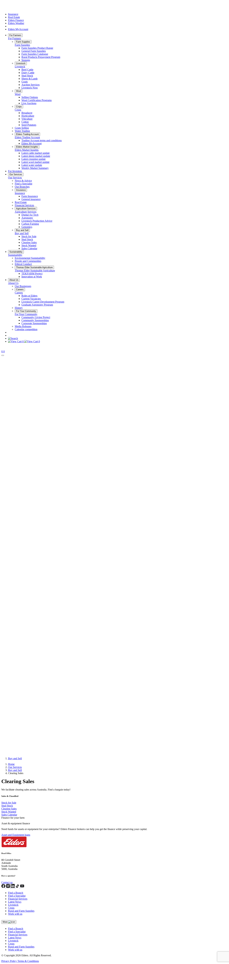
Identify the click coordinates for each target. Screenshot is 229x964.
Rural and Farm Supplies (21, 910)
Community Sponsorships (35, 320)
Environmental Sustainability (30, 258)
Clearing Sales (29, 242)
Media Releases (23, 326)
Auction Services (30, 84)
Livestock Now (29, 87)
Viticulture (27, 118)
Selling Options (29, 97)
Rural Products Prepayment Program (40, 57)
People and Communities (28, 261)
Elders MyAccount (18, 29)
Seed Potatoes (28, 124)
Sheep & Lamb (29, 78)
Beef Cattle (27, 69)
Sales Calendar (29, 248)
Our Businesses (23, 286)
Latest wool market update (35, 162)
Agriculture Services (26, 208)
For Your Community (26, 311)
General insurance (31, 199)
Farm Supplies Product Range (37, 48)
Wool (18, 91)
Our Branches (22, 186)
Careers (20, 289)
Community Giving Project (35, 317)
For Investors (15, 171)
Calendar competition (26, 329)
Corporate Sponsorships (34, 323)
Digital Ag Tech (29, 214)
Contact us (7, 882)
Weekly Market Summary (35, 168)
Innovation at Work (31, 276)
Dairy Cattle (27, 72)
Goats (24, 81)
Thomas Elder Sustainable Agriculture (34, 267)
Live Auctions (28, 103)
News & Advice (23, 180)
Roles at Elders (29, 295)
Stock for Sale (28, 236)
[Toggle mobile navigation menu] (2, 355)
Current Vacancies (31, 298)
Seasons (25, 60)
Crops (19, 106)
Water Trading (22, 130)
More (5, 922)
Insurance (13, 14)
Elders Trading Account (27, 134)
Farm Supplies (23, 42)
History (19, 307)
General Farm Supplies (33, 51)
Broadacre (26, 112)
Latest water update (31, 165)
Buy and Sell (22, 230)
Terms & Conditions (28, 961)
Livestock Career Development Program (42, 301)
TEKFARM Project (31, 273)
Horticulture (27, 115)
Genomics (26, 226)
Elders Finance (16, 20)
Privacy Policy (9, 961)
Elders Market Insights (27, 147)
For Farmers (15, 35)
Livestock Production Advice (36, 220)
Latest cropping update (33, 159)
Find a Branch (15, 892)
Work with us (15, 913)
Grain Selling (22, 127)
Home (11, 764)
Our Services (15, 174)
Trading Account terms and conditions (41, 140)
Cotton (25, 121)
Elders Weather (16, 23)
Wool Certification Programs (36, 100)
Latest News (14, 901)
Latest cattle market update (35, 153)
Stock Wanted (28, 245)
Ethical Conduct (23, 264)
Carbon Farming (30, 223)
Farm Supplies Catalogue (34, 54)
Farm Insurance (29, 196)
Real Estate (14, 17)
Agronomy (27, 217)
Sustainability (15, 252)
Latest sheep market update (35, 156)
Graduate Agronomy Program (37, 304)
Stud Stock (27, 75)
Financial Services (24, 205)
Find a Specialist (23, 183)
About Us (13, 280)
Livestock (20, 63)
